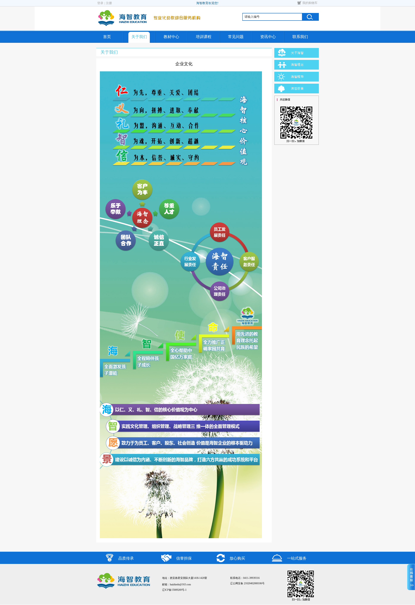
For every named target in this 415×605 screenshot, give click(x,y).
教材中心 (171, 37)
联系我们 (300, 37)
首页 (107, 37)
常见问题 (236, 37)
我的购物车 (310, 3)
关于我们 (139, 37)
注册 (109, 3)
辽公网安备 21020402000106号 (247, 583)
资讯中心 (268, 37)
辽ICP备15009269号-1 (174, 589)
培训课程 (203, 37)
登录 (100, 3)
